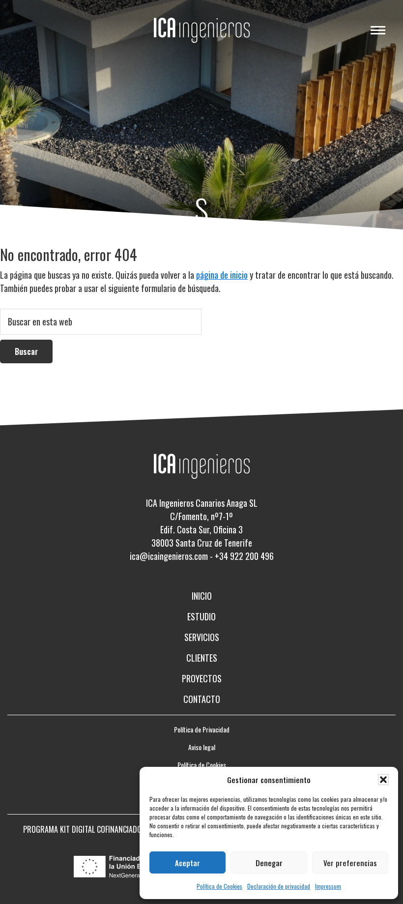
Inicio (202, 595)
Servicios (201, 637)
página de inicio (222, 274)
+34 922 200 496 (244, 556)
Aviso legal (201, 747)
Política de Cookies (219, 886)
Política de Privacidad (202, 729)
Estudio (201, 616)
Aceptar (187, 862)
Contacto (201, 699)
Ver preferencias (350, 862)
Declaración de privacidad (278, 886)
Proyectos (202, 678)
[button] (383, 780)
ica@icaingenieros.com (169, 556)
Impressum (328, 886)
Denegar (269, 862)
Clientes (201, 657)
